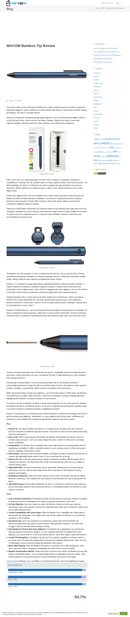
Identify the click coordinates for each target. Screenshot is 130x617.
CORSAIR (100, 147)
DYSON (96, 152)
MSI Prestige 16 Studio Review (103, 62)
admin (11, 101)
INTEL (97, 156)
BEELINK (112, 143)
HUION (119, 152)
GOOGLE (110, 152)
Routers (96, 121)
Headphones (97, 87)
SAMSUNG (116, 160)
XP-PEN (111, 163)
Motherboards (98, 104)
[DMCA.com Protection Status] (100, 173)
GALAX (105, 152)
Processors (97, 118)
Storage (96, 124)
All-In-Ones (97, 73)
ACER (96, 139)
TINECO (96, 163)
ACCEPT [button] (123, 613)
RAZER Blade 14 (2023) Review (103, 58)
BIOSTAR (120, 143)
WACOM (105, 163)
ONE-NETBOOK (102, 160)
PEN (19, 101)
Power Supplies (98, 114)
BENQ (116, 143)
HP (115, 151)
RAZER (110, 160)
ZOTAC (119, 163)
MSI (96, 160)
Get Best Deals (12, 561)
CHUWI (96, 147)
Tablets (96, 128)
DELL (113, 147)
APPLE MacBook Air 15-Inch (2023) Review (107, 52)
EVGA (100, 152)
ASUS (105, 143)
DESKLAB (118, 147)
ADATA (101, 139)
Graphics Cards (98, 83)
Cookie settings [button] (113, 613)
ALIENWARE (109, 139)
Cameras (96, 76)
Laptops (96, 90)
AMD (118, 139)
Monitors (96, 100)
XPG (115, 163)
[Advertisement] (65, 28)
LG (120, 156)
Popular (96, 111)
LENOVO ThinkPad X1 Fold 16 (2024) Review (107, 55)
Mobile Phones (98, 97)
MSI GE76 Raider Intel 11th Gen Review (105, 48)
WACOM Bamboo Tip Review (115, 8)
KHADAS (103, 156)
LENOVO (112, 156)
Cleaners (96, 80)
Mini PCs (96, 94)
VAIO (100, 163)
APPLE (97, 143)
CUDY (105, 147)
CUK (108, 147)
